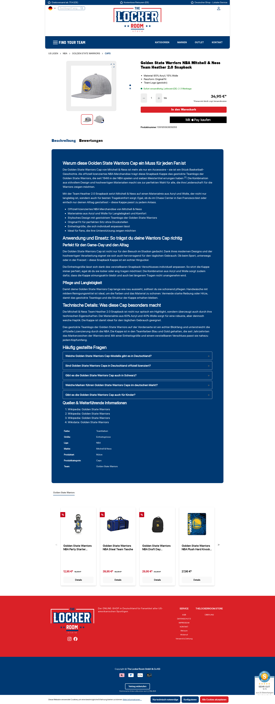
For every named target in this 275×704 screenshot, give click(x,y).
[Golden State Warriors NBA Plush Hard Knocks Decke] (197, 524)
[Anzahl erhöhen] (159, 98)
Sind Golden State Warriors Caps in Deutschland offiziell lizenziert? (108, 365)
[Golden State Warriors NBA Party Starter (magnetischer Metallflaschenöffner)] (78, 524)
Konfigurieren (190, 699)
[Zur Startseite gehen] (137, 19)
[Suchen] (82, 8)
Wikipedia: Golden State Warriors (89, 409)
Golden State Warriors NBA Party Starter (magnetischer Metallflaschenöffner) (77, 547)
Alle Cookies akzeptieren (214, 699)
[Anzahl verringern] (144, 98)
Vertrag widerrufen (137, 686)
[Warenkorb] (224, 7)
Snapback (152, 173)
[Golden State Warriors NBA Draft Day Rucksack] (157, 524)
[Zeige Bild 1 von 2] (130, 85)
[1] (185, 177)
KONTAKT (184, 627)
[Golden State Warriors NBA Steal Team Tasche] (118, 524)
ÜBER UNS (209, 615)
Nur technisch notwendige (165, 699)
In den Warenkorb (183, 109)
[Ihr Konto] (218, 9)
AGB (184, 615)
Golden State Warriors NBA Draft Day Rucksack (156, 547)
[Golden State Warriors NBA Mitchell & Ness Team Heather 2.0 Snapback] (91, 86)
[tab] (65, 140)
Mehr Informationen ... (132, 699)
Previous (56, 544)
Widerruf (184, 635)
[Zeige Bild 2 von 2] (130, 88)
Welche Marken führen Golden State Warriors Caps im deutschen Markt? (111, 385)
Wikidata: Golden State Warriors (88, 422)
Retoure (184, 631)
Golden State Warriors (81, 169)
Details (78, 580)
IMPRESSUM (184, 623)
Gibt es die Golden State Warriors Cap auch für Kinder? (100, 394)
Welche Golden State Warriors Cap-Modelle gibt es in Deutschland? (108, 355)
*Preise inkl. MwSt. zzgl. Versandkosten (210, 101)
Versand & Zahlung (184, 639)
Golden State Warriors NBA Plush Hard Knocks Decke (196, 547)
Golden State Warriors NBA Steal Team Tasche (118, 547)
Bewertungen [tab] (91, 140)
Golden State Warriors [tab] (64, 492)
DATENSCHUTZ (184, 619)
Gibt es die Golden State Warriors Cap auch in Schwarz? (101, 375)
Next (218, 544)
